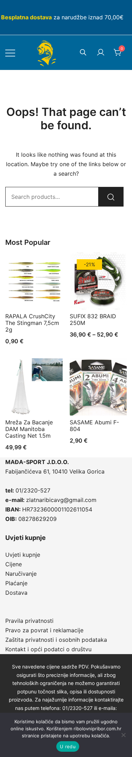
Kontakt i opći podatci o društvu (48, 649)
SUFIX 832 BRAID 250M (93, 319)
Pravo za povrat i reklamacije (44, 630)
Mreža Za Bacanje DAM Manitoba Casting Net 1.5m (29, 429)
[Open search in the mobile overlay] (83, 52)
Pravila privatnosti (29, 620)
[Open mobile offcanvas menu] (10, 52)
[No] (123, 734)
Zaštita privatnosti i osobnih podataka (56, 639)
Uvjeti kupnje (22, 554)
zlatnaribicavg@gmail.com (61, 499)
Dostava (16, 592)
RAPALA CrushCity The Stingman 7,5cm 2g (32, 323)
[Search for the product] (111, 197)
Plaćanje (16, 583)
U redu (68, 746)
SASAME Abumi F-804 (94, 425)
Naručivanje (21, 573)
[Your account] (100, 52)
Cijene (13, 564)
